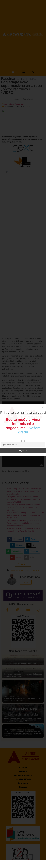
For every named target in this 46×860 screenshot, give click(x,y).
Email (23, 439)
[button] (43, 409)
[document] (23, 430)
